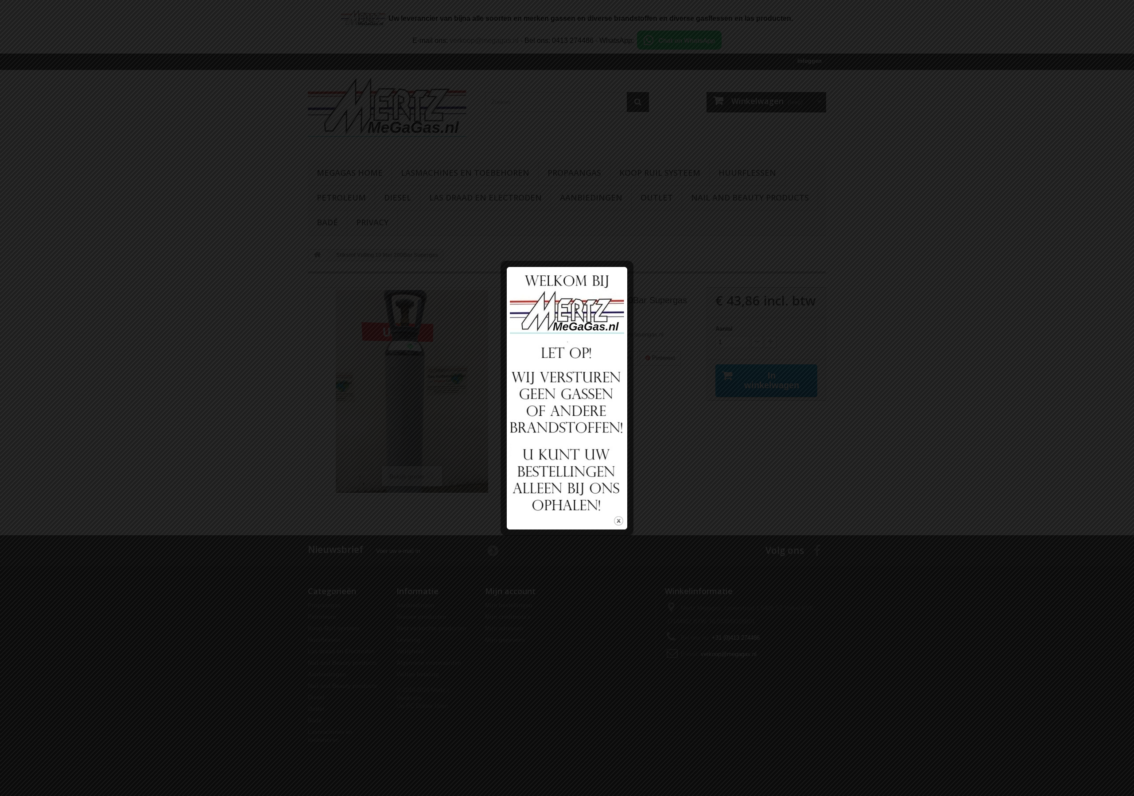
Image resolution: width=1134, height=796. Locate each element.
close (618, 520)
